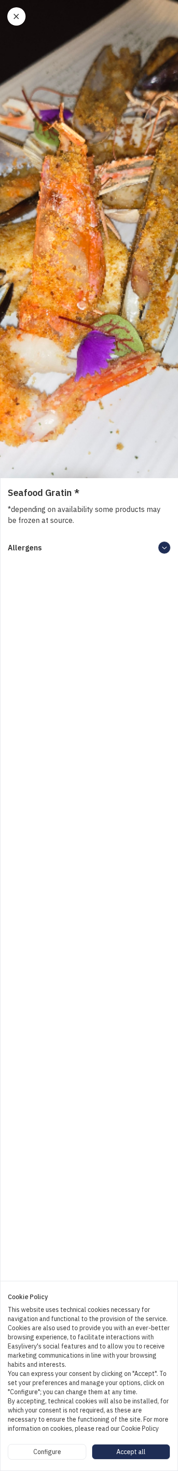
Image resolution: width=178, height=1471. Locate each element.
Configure (47, 1452)
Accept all (131, 1452)
